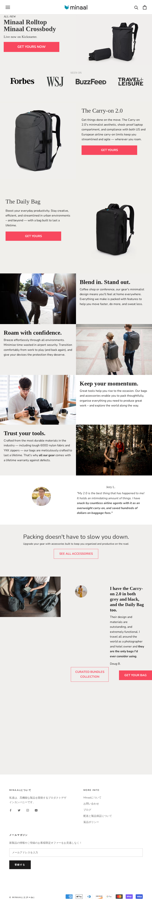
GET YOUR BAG (135, 675)
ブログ (87, 810)
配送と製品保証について (97, 816)
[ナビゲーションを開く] (8, 7)
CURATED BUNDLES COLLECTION (89, 674)
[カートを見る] (144, 7)
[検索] (136, 7)
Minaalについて (92, 797)
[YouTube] (36, 810)
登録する (20, 864)
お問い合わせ (91, 803)
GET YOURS (109, 150)
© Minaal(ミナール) (22, 897)
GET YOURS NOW (31, 47)
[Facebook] (10, 810)
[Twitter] (19, 810)
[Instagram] (27, 810)
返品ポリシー (91, 822)
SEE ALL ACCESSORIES (76, 554)
